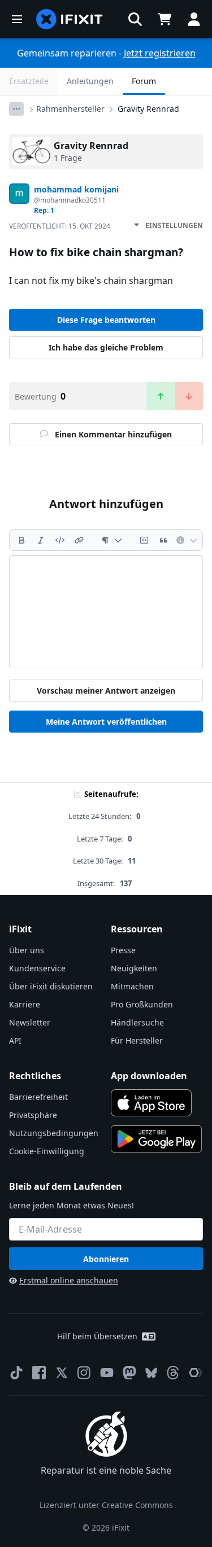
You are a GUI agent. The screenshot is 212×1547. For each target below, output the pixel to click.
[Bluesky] (151, 1373)
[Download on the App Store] (151, 1102)
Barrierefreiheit (38, 1097)
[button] (135, 19)
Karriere (24, 1004)
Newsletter (29, 1022)
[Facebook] (39, 1372)
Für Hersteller (137, 1040)
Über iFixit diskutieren (51, 986)
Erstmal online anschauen (68, 1280)
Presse (123, 950)
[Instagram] (84, 1372)
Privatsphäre (33, 1115)
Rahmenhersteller (70, 108)
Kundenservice (37, 968)
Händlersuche (137, 1022)
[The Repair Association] (195, 1372)
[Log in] (194, 19)
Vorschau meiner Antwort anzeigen (106, 690)
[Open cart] (164, 19)
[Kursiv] (41, 540)
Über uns (26, 950)
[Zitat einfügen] (163, 540)
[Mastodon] (129, 1372)
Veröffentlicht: (59, 226)
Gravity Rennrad (148, 108)
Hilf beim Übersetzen (97, 1336)
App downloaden (149, 1076)
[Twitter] (61, 1372)
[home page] (69, 19)
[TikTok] (16, 1372)
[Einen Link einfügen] (79, 540)
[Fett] (21, 540)
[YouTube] (107, 1372)
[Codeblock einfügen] (144, 540)
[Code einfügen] (60, 540)
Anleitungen (90, 81)
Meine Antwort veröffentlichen (106, 721)
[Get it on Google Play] (156, 1138)
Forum (144, 81)
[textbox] (106, 611)
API (15, 1040)
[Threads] (173, 1372)
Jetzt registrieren (160, 53)
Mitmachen (132, 986)
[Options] (16, 109)
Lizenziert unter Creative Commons (106, 1505)
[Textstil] (111, 540)
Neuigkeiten (134, 968)
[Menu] (17, 19)
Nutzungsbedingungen (53, 1133)
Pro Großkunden (142, 1004)
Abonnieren (106, 1259)
